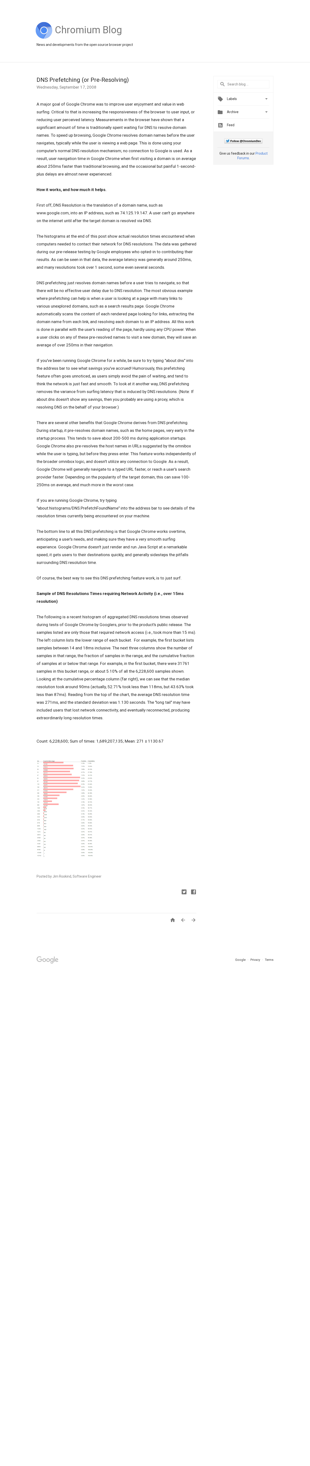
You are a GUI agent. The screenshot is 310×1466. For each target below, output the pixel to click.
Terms (269, 960)
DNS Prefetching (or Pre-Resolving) (83, 79)
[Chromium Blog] (88, 38)
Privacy (255, 960)
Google (240, 960)
